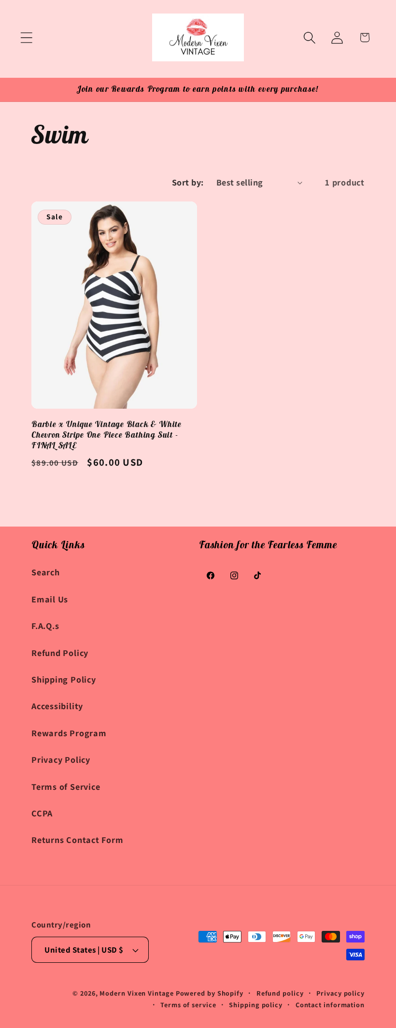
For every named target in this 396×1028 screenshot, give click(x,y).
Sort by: (188, 182)
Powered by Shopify (209, 993)
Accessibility (57, 706)
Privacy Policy (60, 759)
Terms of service (188, 1004)
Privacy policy (340, 993)
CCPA (42, 813)
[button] (26, 37)
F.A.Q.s (45, 625)
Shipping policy (256, 1004)
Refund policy (280, 993)
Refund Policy (59, 652)
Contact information (330, 1004)
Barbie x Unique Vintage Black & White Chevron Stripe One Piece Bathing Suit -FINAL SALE (106, 435)
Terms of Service (65, 786)
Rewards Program (69, 733)
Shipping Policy (63, 679)
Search (45, 572)
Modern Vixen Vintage (136, 993)
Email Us (49, 599)
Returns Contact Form (77, 839)
